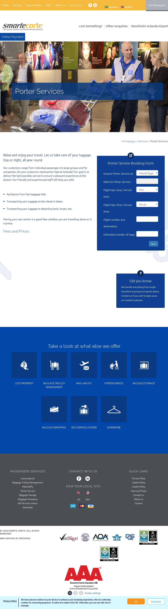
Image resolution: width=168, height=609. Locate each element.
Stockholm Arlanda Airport (149, 26)
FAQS (48, 5)
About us (138, 499)
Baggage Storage (27, 495)
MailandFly (27, 486)
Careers (139, 503)
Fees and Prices (16, 231)
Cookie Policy (138, 482)
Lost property (27, 478)
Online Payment (12, 37)
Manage (156, 601)
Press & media (33, 5)
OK (136, 601)
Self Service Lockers (28, 503)
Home (5, 5)
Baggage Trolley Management (27, 482)
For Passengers (157, 5)
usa (87, 499)
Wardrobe (28, 507)
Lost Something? (90, 26)
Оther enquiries (117, 26)
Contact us (75, 5)
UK (78, 499)
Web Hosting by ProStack (15, 538)
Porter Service (28, 490)
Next (153, 243)
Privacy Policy (138, 478)
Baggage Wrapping (27, 499)
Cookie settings (93, 593)
